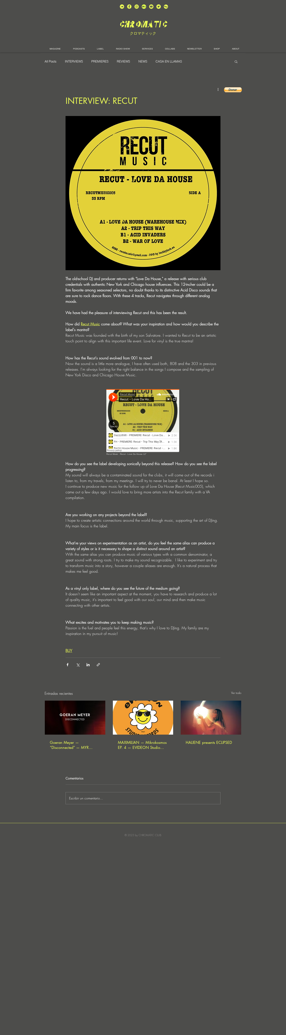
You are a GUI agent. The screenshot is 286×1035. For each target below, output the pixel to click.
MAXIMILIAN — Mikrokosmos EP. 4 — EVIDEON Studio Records (142, 745)
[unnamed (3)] (136, 6)
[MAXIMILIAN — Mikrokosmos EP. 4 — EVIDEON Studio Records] (143, 718)
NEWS (142, 61)
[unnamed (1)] (151, 6)
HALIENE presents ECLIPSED (209, 742)
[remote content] (143, 422)
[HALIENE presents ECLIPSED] (211, 718)
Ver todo (236, 693)
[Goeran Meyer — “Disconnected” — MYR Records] (75, 718)
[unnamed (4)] (129, 6)
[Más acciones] (217, 89)
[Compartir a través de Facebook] (68, 665)
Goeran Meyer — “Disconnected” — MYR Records (69, 745)
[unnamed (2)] (122, 6)
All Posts (51, 61)
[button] (236, 61)
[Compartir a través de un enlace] (98, 665)
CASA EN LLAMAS (169, 61)
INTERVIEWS (74, 61)
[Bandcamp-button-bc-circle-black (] (144, 6)
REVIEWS (123, 61)
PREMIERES (99, 61)
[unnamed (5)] (158, 6)
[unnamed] (166, 6)
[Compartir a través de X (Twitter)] (78, 665)
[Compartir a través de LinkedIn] (88, 665)
